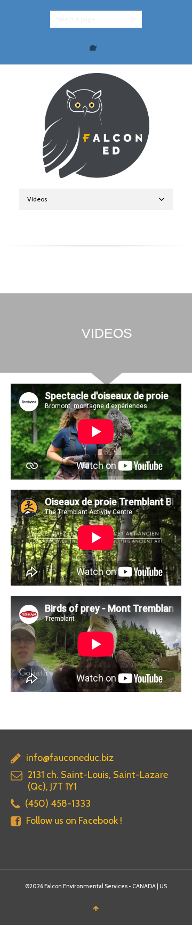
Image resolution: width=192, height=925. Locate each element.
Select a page (75, 19)
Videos (37, 199)
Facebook (96, 44)
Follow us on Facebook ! (74, 820)
